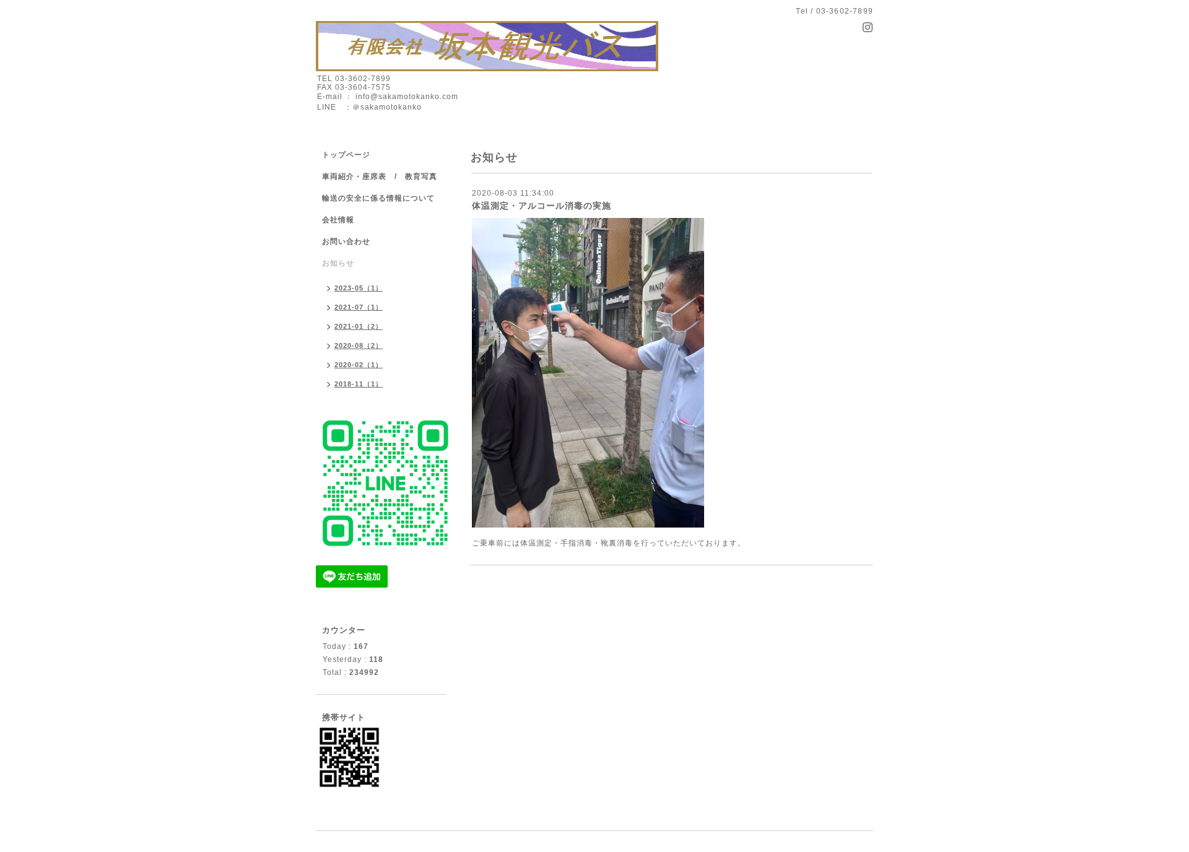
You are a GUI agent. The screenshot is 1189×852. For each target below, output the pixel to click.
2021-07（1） (358, 307)
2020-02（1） (358, 364)
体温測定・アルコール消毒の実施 (541, 206)
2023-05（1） (358, 288)
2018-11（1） (358, 384)
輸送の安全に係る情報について (378, 198)
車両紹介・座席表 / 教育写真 (379, 176)
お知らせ (338, 263)
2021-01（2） (358, 326)
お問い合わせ (384, 241)
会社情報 (338, 219)
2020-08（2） (358, 345)
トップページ (346, 154)
